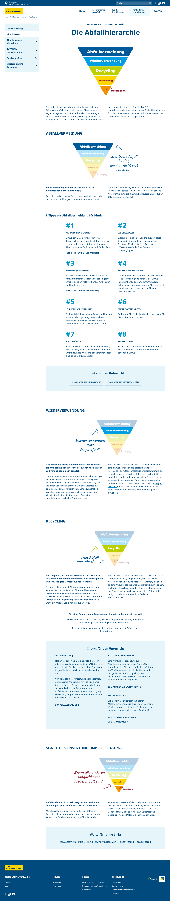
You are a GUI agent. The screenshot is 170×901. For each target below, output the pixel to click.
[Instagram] (159, 3)
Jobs (6, 886)
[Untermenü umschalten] (36, 41)
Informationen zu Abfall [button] (98, 11)
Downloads (57, 886)
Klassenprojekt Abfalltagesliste (123, 382)
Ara (89, 842)
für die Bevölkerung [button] (118, 11)
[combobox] (134, 3)
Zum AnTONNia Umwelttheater (124, 687)
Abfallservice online (71, 842)
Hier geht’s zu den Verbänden (82, 253)
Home (82, 11)
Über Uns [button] (157, 11)
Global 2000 (143, 842)
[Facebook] (155, 3)
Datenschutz (117, 882)
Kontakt (8, 882)
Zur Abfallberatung (66, 705)
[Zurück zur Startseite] (14, 11)
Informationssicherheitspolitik (123, 889)
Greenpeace (126, 842)
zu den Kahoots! (117, 722)
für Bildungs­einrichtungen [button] (139, 11)
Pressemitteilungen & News (93, 882)
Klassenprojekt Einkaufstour (86, 382)
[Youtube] (163, 3)
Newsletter (57, 882)
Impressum (116, 893)
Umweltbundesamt (105, 842)
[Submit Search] (150, 3)
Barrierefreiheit (118, 886)
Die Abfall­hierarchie (106, 31)
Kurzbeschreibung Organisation (94, 886)
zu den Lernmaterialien (121, 717)
